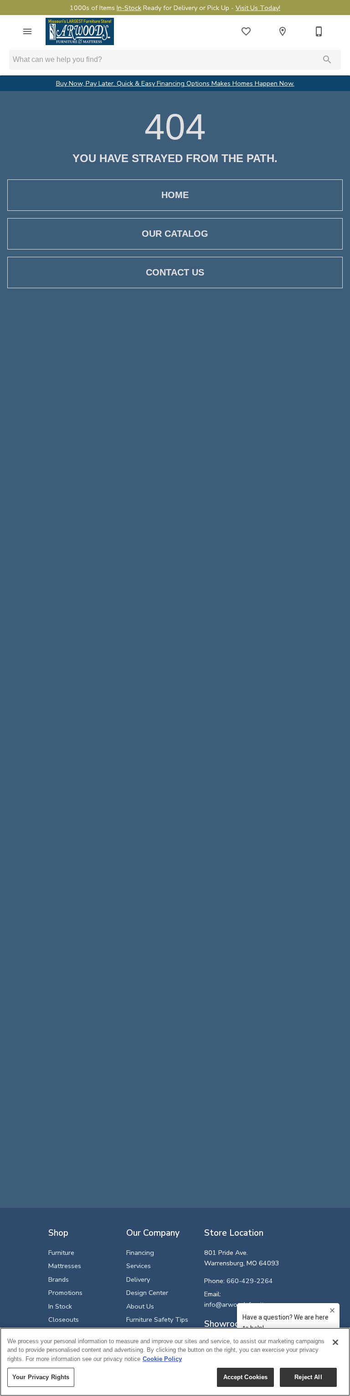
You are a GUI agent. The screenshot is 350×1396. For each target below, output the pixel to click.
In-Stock (129, 7)
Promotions (65, 1292)
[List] (246, 31)
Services (138, 1265)
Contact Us (175, 272)
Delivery (138, 1279)
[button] (27, 31)
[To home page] (80, 31)
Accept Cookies (245, 1377)
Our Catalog (175, 234)
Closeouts (63, 1319)
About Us (140, 1306)
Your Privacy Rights (40, 1377)
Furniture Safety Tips (157, 1319)
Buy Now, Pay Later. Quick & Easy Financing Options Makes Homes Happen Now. (175, 83)
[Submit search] (327, 59)
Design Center (147, 1292)
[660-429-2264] (319, 31)
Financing (140, 1252)
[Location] (282, 31)
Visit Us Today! (258, 7)
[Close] (335, 1342)
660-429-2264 (249, 1280)
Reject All (308, 1377)
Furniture (61, 1252)
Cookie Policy (162, 1358)
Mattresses (64, 1265)
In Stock (60, 1306)
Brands (58, 1279)
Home (175, 195)
